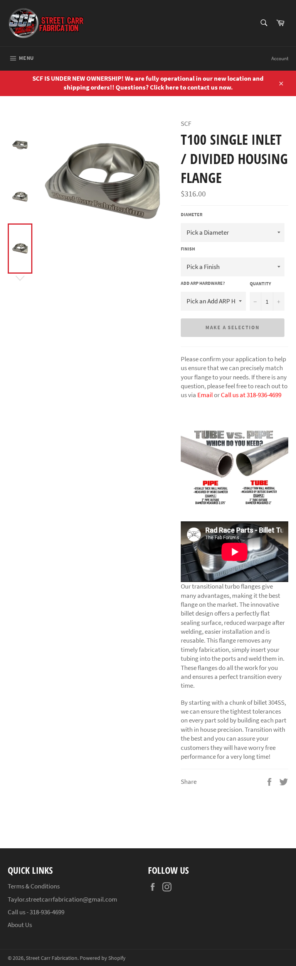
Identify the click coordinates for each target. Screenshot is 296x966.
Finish (188, 249)
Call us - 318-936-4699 (36, 912)
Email (205, 395)
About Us (20, 924)
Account (279, 58)
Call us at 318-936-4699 (251, 395)
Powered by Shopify (103, 958)
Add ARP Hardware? (203, 283)
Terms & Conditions (34, 886)
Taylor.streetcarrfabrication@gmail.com (62, 899)
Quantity (260, 283)
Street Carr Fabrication (51, 958)
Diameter (191, 214)
